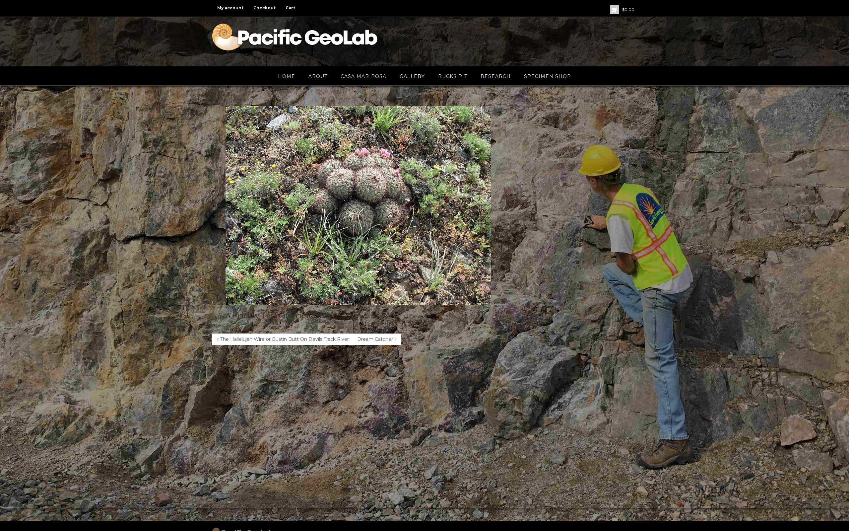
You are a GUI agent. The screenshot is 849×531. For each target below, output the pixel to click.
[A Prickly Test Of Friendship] (358, 205)
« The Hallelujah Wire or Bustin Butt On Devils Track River (283, 339)
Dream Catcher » (377, 339)
